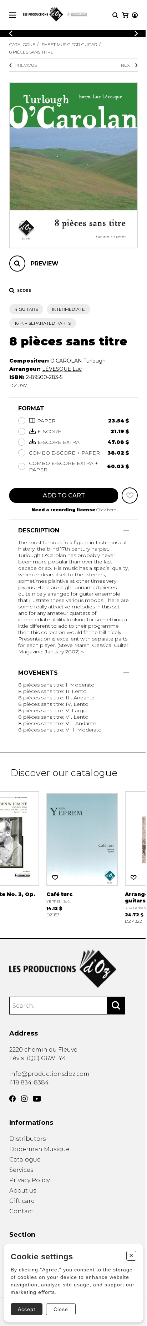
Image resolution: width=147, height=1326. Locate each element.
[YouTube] (37, 1098)
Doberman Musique (39, 1149)
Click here (106, 509)
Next (126, 65)
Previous (26, 65)
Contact (21, 1211)
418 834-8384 (29, 1082)
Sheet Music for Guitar (69, 44)
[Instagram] (24, 1099)
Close (61, 1309)
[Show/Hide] (126, 530)
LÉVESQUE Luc (62, 369)
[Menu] (12, 15)
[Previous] (10, 33)
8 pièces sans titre (31, 52)
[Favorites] (130, 495)
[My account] (135, 15)
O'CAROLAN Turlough (78, 361)
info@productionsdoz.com (49, 1074)
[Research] (115, 15)
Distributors (27, 1138)
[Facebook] (12, 1099)
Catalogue (22, 44)
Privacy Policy (29, 1180)
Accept (26, 1309)
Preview (45, 263)
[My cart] (125, 15)
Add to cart (64, 495)
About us (22, 1190)
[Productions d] (73, 969)
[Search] (116, 1005)
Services (21, 1169)
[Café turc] (82, 853)
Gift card (22, 1201)
